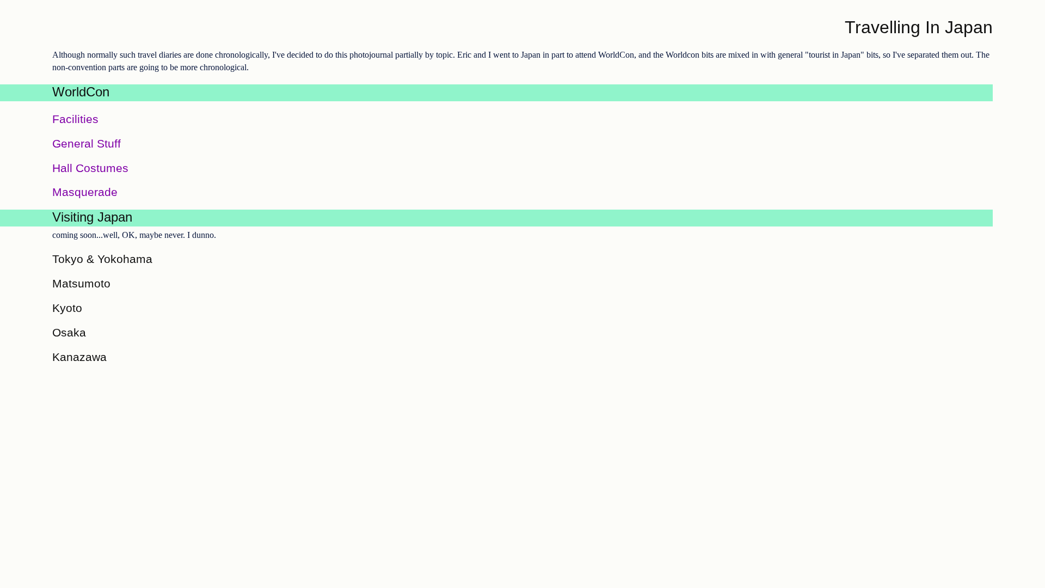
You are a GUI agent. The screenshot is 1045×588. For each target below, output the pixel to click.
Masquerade (85, 192)
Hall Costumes (90, 168)
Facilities (75, 119)
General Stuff (86, 143)
